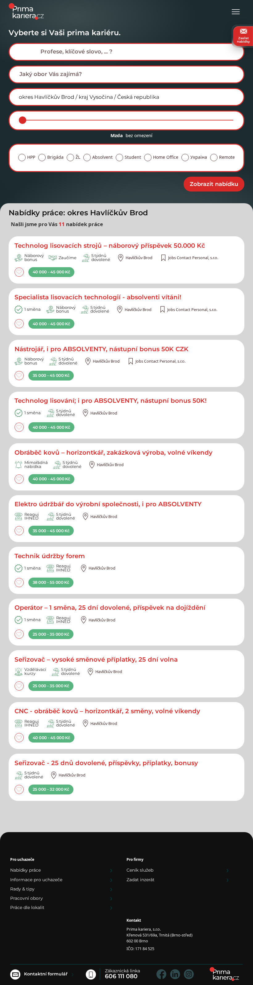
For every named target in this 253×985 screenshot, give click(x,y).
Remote (227, 157)
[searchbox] (131, 51)
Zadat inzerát (140, 879)
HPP (31, 157)
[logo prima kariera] (26, 11)
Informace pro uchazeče (36, 879)
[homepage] (224, 974)
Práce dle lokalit (27, 907)
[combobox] (126, 52)
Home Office (165, 157)
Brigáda (55, 157)
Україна (198, 157)
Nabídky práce (25, 870)
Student (133, 157)
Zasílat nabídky (243, 40)
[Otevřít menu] (235, 12)
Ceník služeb (139, 870)
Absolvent (102, 157)
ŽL (78, 157)
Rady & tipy (22, 888)
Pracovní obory (26, 898)
